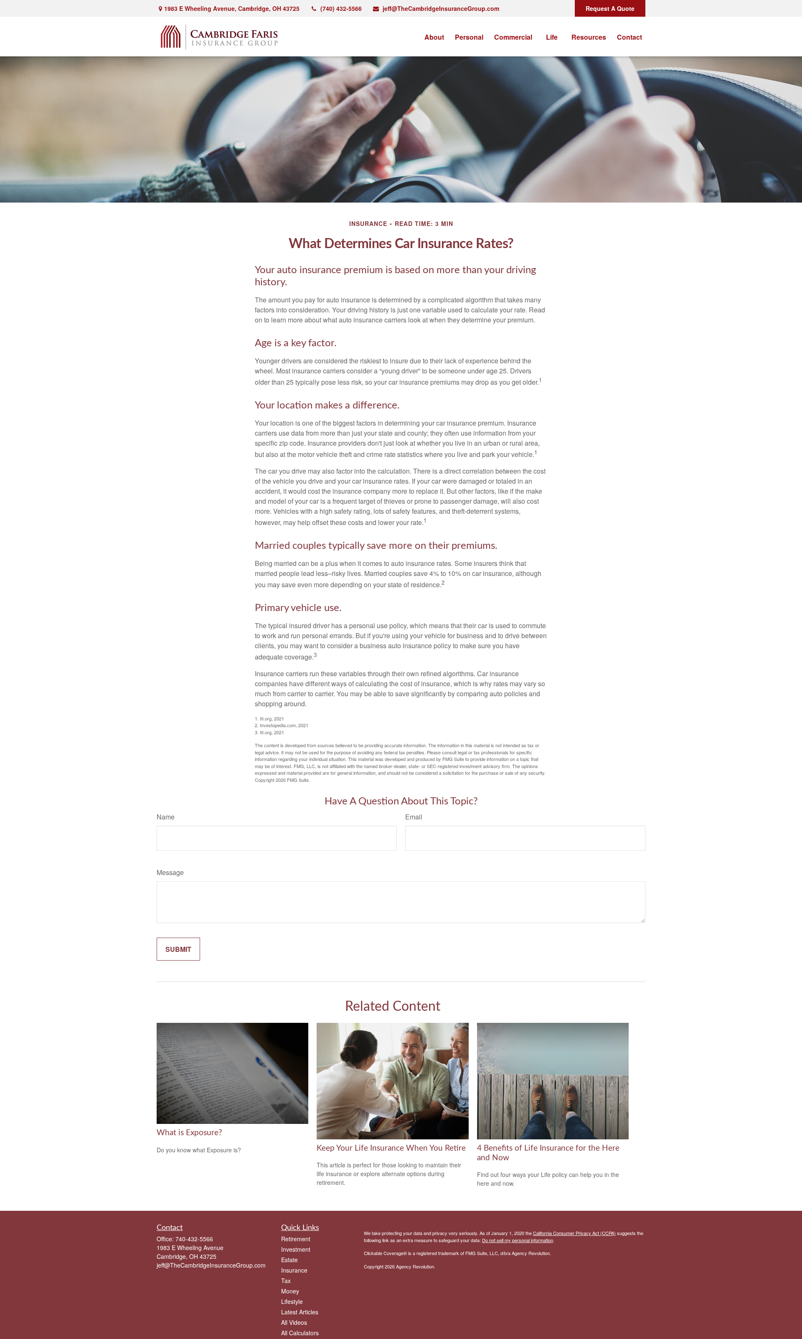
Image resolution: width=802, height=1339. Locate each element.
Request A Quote (610, 8)
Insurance (294, 1270)
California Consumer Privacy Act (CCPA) (574, 1233)
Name (166, 817)
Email (413, 817)
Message (170, 872)
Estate (289, 1259)
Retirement (295, 1239)
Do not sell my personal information (517, 1240)
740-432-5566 (194, 1239)
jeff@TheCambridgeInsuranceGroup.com (441, 8)
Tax (286, 1280)
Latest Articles (299, 1312)
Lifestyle (292, 1301)
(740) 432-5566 (341, 8)
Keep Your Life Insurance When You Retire (391, 1148)
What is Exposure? (189, 1133)
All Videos (294, 1322)
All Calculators (300, 1333)
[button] (434, 36)
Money (290, 1291)
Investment (295, 1249)
